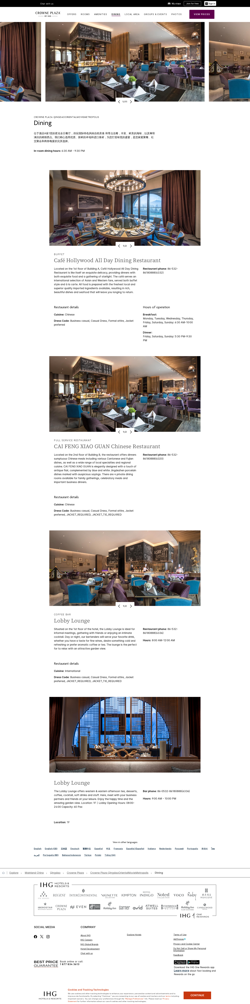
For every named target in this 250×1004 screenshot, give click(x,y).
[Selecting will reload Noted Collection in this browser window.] (163, 894)
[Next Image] (130, 102)
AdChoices (178, 939)
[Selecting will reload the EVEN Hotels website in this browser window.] (78, 907)
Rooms (85, 14)
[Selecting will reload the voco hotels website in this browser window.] (178, 894)
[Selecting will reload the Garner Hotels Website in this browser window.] (124, 907)
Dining (116, 14)
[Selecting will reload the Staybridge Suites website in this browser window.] (169, 907)
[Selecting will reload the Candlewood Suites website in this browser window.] (204, 907)
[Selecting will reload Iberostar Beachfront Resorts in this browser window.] (45, 907)
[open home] (4, 873)
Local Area (132, 14)
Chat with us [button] (47, 4)
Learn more (181, 970)
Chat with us (87, 953)
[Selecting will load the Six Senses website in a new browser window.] (43, 894)
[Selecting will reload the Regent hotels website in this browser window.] (59, 894)
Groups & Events (155, 14)
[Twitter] (42, 936)
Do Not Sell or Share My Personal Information (189, 949)
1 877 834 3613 (69, 964)
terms (168, 996)
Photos (176, 14)
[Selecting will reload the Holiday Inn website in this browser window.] (109, 907)
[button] (210, 3)
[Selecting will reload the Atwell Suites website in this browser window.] (151, 907)
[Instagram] (48, 936)
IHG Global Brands (89, 944)
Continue (197, 995)
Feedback (178, 955)
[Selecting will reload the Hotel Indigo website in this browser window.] (146, 894)
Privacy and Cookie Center (186, 944)
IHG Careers (86, 940)
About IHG (86, 935)
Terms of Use (179, 934)
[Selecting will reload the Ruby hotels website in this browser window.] (192, 894)
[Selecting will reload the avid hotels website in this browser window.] (138, 907)
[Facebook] (36, 936)
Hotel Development (90, 949)
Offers (72, 14)
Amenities (100, 14)
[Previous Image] (119, 102)
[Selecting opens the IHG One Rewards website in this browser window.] (194, 916)
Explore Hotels (134, 934)
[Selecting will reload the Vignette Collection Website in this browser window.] (109, 894)
